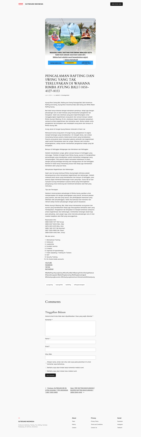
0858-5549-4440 (116, 4)
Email (47, 346)
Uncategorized (65, 95)
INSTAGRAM (49, 269)
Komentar (49, 320)
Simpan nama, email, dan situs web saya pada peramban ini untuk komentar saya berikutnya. (69, 363)
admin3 (58, 95)
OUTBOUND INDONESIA (34, 4)
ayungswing (49, 284)
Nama (47, 338)
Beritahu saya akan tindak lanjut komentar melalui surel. (65, 367)
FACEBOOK (48, 265)
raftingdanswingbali (79, 284)
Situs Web (48, 354)
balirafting (68, 284)
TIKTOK (47, 267)
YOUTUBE (48, 263)
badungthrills (59, 284)
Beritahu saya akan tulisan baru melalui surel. (62, 371)
